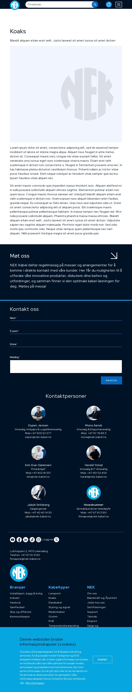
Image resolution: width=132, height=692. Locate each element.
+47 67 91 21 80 (30, 555)
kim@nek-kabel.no (38, 476)
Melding (15, 357)
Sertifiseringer (96, 607)
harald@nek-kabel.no (93, 476)
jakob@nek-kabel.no (38, 516)
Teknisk (92, 616)
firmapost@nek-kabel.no (94, 516)
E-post (14, 331)
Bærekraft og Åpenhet (102, 598)
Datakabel (55, 602)
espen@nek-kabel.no (38, 437)
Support (92, 612)
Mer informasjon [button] (35, 683)
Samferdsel (17, 607)
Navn (13, 318)
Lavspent (55, 593)
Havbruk (15, 602)
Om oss (92, 593)
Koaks (52, 598)
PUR (51, 621)
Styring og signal (59, 607)
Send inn (111, 380)
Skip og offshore (20, 612)
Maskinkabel (57, 612)
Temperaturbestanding (64, 625)
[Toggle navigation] (119, 4)
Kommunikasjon (20, 616)
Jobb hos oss (96, 602)
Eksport (92, 621)
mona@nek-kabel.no (94, 437)
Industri (15, 598)
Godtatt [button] (102, 659)
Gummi (53, 616)
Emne (14, 344)
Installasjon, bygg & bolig (26, 593)
